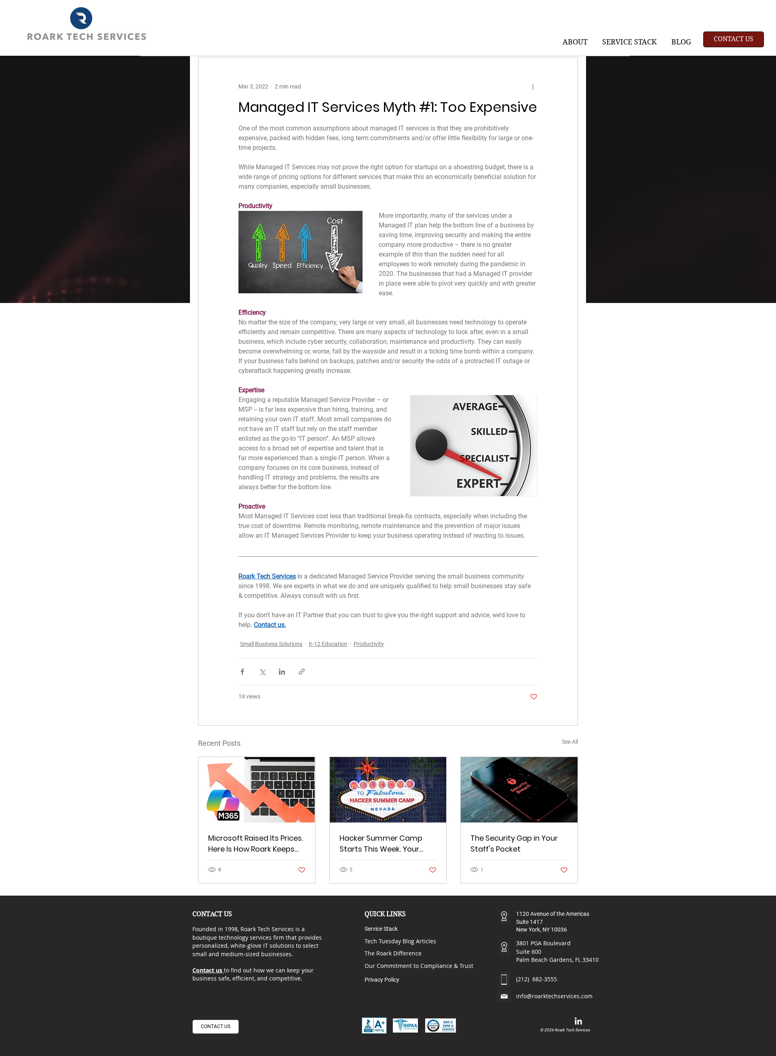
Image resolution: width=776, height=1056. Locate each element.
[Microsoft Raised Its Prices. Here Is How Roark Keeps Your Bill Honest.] (256, 790)
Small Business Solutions (271, 644)
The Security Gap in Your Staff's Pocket (514, 843)
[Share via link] (302, 671)
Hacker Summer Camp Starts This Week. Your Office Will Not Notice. (381, 843)
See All (570, 741)
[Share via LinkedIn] (282, 671)
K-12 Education (328, 644)
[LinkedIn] (578, 1021)
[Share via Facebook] (242, 671)
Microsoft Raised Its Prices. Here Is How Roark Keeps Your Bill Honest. (255, 843)
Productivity (369, 644)
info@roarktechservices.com (554, 996)
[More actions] (533, 86)
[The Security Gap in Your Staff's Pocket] (519, 790)
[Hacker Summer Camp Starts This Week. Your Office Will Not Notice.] (388, 790)
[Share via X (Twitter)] (262, 671)
